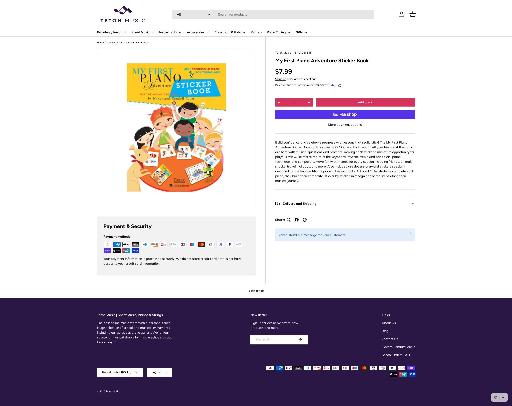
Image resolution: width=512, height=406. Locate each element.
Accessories (196, 32)
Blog (385, 331)
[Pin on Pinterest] (305, 220)
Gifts (299, 32)
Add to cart (365, 102)
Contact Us (390, 339)
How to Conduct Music (398, 347)
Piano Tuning (276, 32)
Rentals (256, 32)
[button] (412, 14)
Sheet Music (140, 32)
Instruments (168, 32)
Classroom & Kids (227, 32)
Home (100, 42)
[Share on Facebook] (297, 220)
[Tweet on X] (289, 220)
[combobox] (273, 14)
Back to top (256, 290)
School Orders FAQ (396, 355)
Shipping (280, 79)
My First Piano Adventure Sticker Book (129, 42)
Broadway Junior (109, 32)
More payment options (345, 125)
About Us (389, 323)
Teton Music (283, 52)
